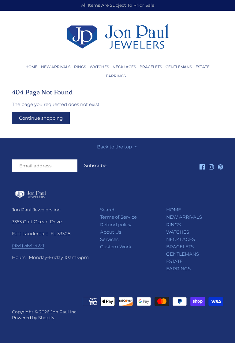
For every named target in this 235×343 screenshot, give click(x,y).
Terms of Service (118, 217)
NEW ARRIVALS (184, 217)
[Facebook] (202, 166)
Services (109, 239)
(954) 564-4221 (28, 245)
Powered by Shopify (33, 317)
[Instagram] (211, 166)
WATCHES (177, 232)
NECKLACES (180, 239)
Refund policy (115, 225)
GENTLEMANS (182, 254)
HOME (173, 210)
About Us (110, 232)
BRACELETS (180, 247)
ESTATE (174, 261)
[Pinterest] (220, 166)
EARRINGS (178, 269)
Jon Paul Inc (63, 311)
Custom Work (115, 247)
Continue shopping (41, 118)
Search (108, 210)
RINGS (173, 225)
